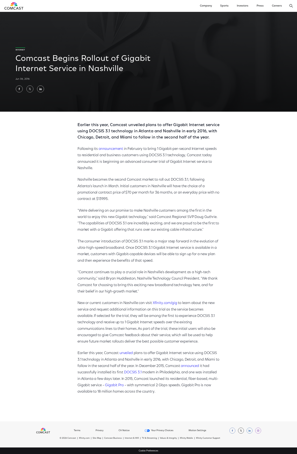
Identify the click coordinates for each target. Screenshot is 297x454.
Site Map (97, 438)
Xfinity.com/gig (165, 303)
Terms (77, 430)
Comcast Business (113, 438)
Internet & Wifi (132, 438)
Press (260, 5)
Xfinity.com (84, 438)
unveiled (126, 353)
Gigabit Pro (114, 385)
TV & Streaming (149, 438)
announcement (111, 149)
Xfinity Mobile (186, 438)
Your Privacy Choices (162, 430)
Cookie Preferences (148, 450)
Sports (224, 5)
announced (190, 366)
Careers (277, 5)
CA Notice (124, 430)
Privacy (99, 430)
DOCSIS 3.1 (133, 372)
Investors (242, 5)
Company (206, 5)
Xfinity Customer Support (208, 438)
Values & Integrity (168, 438)
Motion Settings (197, 430)
